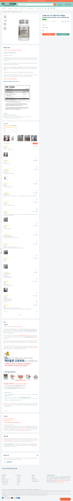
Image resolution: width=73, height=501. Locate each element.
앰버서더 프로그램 (5, 481)
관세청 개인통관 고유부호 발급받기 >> (22, 383)
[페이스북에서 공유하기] (65, 21)
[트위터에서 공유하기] (68, 21)
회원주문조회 (34, 478)
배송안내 (3, 478)
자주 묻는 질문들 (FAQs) (35, 481)
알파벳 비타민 (19, 481)
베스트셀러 (18, 479)
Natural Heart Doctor (46, 21)
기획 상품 (18, 478)
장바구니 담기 (49, 34)
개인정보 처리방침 (5, 482)
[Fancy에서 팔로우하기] (48, 8)
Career (41, 489)
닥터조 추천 (19, 476)
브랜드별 (16, 8)
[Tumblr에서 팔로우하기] (45, 8)
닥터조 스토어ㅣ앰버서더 (30, 8)
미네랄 (18, 482)
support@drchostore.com (59, 481)
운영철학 (3, 476)
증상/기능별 (10, 8)
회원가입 (33, 476)
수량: (43, 30)
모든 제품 (3, 8)
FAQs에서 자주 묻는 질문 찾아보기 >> (9, 418)
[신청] (54, 4)
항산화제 (18, 484)
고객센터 (21, 8)
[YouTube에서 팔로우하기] (51, 8)
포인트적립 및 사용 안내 (6, 479)
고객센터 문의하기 (35, 479)
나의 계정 (59, 4)
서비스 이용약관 (4, 484)
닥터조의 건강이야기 (39, 8)
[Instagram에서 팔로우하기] (54, 8)
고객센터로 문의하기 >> (7, 420)
